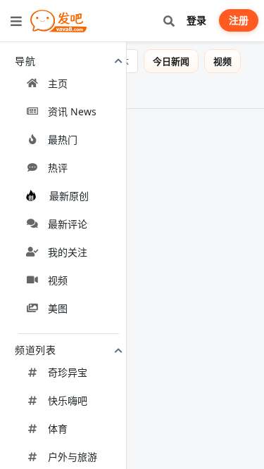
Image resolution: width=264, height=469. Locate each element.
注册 (239, 20)
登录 (196, 20)
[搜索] (168, 20)
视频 (58, 280)
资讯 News (72, 111)
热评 (58, 167)
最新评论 (67, 224)
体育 (58, 428)
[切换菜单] (16, 21)
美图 (58, 308)
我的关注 (67, 252)
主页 (58, 83)
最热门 (62, 139)
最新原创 (69, 196)
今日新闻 (181, 61)
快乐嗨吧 (67, 400)
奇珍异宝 (67, 372)
